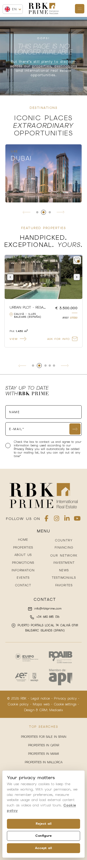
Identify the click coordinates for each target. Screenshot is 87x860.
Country (64, 540)
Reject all (44, 824)
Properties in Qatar (43, 745)
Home (23, 540)
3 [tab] (50, 212)
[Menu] (79, 8)
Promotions (23, 563)
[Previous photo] (10, 277)
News (64, 570)
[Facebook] (46, 519)
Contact (23, 585)
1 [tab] (37, 212)
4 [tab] (50, 365)
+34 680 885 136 (47, 617)
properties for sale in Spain (43, 737)
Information (23, 570)
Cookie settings (65, 704)
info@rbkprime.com (47, 608)
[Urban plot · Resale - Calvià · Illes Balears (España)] (43, 277)
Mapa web (41, 704)
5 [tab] (54, 365)
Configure (43, 836)
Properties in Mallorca (43, 762)
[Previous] (26, 212)
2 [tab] (43, 212)
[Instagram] (56, 519)
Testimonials (64, 578)
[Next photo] (76, 277)
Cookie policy (18, 704)
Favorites (64, 585)
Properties (23, 547)
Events (23, 578)
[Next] (60, 212)
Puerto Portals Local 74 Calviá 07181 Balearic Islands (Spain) (47, 627)
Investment (64, 563)
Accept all (43, 848)
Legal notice (40, 698)
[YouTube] (77, 519)
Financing (64, 547)
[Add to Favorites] (77, 260)
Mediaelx (56, 710)
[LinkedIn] (67, 519)
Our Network (63, 555)
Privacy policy (65, 698)
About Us (23, 555)
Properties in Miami (43, 754)
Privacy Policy (24, 449)
